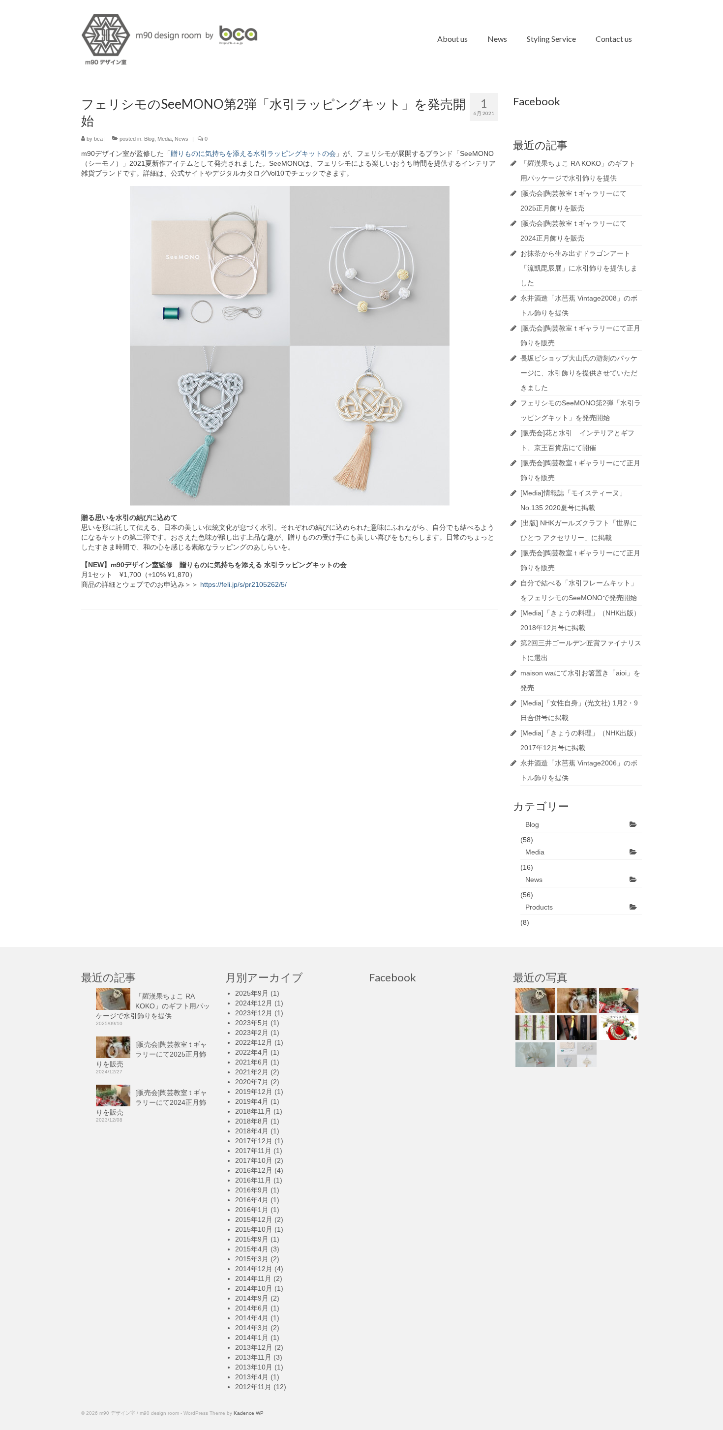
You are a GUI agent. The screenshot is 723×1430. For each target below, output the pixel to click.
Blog (149, 139)
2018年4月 (252, 1131)
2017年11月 (253, 1151)
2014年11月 (253, 1278)
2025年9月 (252, 993)
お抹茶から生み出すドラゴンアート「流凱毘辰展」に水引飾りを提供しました (578, 268)
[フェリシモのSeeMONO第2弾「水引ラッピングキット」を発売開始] (576, 1054)
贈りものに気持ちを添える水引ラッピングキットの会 (253, 153)
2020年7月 (252, 1082)
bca (98, 139)
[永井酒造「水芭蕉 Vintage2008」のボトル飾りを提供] (576, 1027)
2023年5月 (252, 1023)
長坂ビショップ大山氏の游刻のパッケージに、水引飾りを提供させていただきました (578, 373)
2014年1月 (252, 1337)
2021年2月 (252, 1072)
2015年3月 (252, 1259)
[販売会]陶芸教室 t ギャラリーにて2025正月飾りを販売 (151, 1054)
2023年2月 (252, 1032)
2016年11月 (253, 1180)
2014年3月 (252, 1328)
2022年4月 (252, 1052)
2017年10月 (253, 1160)
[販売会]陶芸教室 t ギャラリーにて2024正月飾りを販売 (151, 1102)
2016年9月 (252, 1190)
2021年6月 (252, 1062)
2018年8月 (252, 1121)
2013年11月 (253, 1357)
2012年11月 (253, 1387)
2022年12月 (253, 1042)
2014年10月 (253, 1288)
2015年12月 (253, 1219)
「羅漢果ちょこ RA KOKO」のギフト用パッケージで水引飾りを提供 (153, 1006)
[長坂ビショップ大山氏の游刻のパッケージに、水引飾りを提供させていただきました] (534, 1054)
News (181, 139)
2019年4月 (252, 1101)
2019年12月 (253, 1091)
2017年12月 (253, 1141)
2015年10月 (253, 1229)
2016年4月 (252, 1200)
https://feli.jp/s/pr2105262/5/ (243, 584)
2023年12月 (253, 1013)
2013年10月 (253, 1367)
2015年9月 (252, 1239)
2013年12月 (253, 1347)
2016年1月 (252, 1210)
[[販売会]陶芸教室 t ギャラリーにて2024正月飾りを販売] (617, 1000)
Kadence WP (249, 1413)
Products (539, 907)
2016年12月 (253, 1170)
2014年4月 (252, 1318)
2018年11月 (253, 1111)
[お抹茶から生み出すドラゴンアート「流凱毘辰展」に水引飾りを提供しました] (534, 1027)
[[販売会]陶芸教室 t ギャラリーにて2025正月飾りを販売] (576, 1000)
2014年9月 (252, 1298)
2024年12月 (253, 1003)
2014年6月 (252, 1308)
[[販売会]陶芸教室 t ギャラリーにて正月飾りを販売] (617, 1027)
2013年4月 (252, 1377)
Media (164, 139)
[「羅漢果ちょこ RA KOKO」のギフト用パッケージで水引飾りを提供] (534, 1000)
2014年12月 (253, 1269)
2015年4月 (252, 1249)
